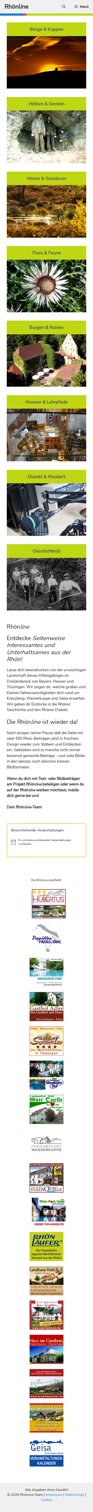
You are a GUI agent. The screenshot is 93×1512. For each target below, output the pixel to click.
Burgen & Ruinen (46, 327)
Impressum (54, 1495)
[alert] (46, 842)
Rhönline (16, 6)
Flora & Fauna (47, 253)
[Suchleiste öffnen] (64, 6)
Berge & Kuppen (46, 29)
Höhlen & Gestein (47, 104)
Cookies (46, 1500)
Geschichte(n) (46, 551)
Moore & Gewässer (46, 178)
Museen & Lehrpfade (46, 402)
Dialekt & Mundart (46, 476)
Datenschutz (74, 1495)
